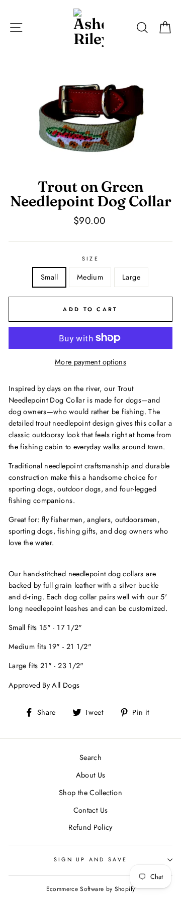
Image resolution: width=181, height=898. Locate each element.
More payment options (90, 362)
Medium (90, 277)
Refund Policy (90, 827)
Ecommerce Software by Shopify (90, 888)
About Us (91, 775)
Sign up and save (90, 859)
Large (131, 277)
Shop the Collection (90, 793)
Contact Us (90, 810)
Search (90, 757)
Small (49, 277)
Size (90, 258)
